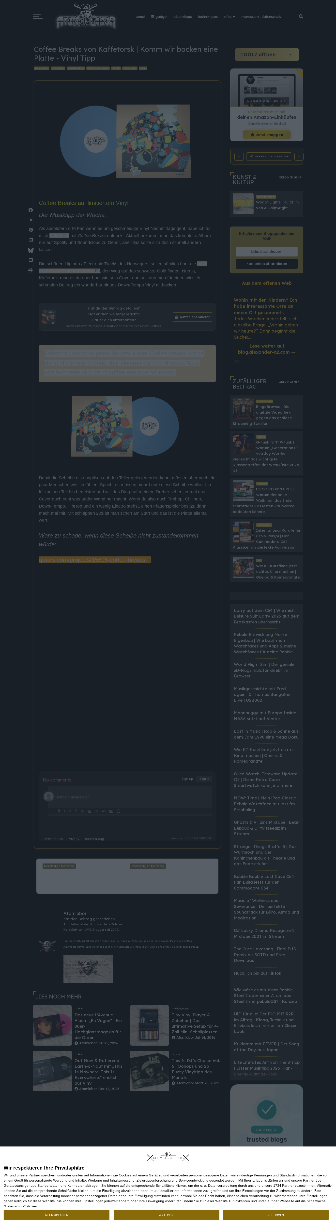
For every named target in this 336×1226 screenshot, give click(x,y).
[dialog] (168, 1186)
